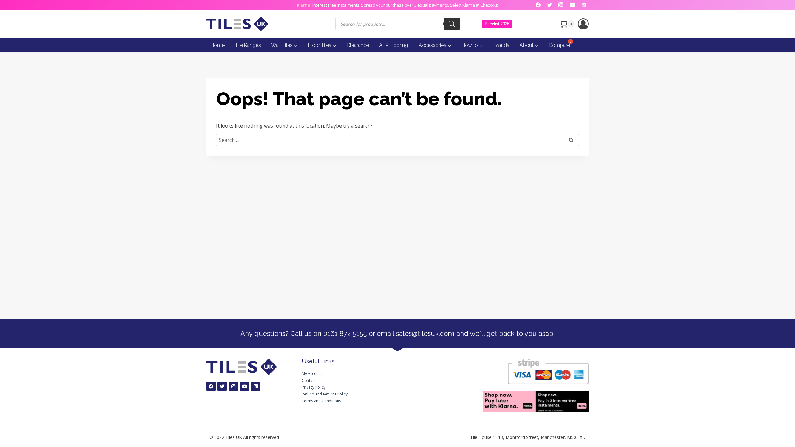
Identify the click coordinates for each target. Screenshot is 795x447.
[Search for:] (397, 140)
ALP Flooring (393, 45)
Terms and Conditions (321, 401)
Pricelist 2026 (497, 23)
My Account (312, 373)
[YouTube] (572, 5)
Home (218, 45)
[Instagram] (561, 5)
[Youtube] (244, 386)
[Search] (452, 24)
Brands (501, 45)
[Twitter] (550, 5)
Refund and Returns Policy (325, 394)
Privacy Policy (313, 387)
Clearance (358, 45)
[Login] (583, 24)
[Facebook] (538, 5)
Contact (309, 380)
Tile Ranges (248, 45)
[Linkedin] (584, 5)
